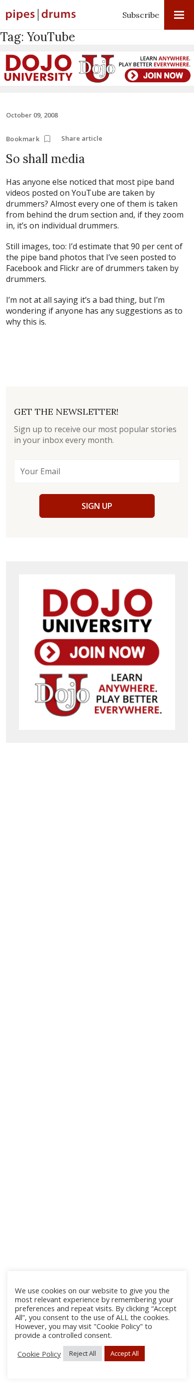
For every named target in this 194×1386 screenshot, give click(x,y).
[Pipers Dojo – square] (97, 652)
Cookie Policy (39, 1353)
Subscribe (140, 15)
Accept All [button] (124, 1353)
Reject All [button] (82, 1353)
